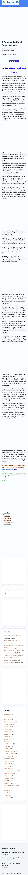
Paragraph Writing (8, 778)
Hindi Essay (7, 749)
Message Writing (8, 768)
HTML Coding (7, 756)
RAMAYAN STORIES (9, 783)
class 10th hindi (8, 724)
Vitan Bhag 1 (7, 790)
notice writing (7, 776)
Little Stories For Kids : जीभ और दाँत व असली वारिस (13, 852)
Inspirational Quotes (9, 758)
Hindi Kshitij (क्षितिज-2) (9, 753)
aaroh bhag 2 (7, 714)
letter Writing (7, 766)
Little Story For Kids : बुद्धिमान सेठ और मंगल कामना (13, 858)
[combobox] (14, 590)
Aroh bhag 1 (7, 719)
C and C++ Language (9, 722)
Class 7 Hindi (7, 736)
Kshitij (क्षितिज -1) (8, 763)
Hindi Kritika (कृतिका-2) (9, 751)
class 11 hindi (7, 727)
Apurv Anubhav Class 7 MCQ (11, 640)
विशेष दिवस (6, 795)
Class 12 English (8, 729)
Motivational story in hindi (8, 50)
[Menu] (25, 3)
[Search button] (6, 593)
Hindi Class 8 (7, 746)
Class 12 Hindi (7, 731)
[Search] (22, 3)
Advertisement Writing (9, 717)
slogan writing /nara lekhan (11, 785)
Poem (5, 780)
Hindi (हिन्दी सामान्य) (8, 744)
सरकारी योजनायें (7, 798)
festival (6, 741)
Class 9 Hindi (7, 739)
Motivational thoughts (9, 773)
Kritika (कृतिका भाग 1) (9, 761)
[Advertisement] (14, 22)
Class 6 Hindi (7, 734)
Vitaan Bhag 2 (7, 788)
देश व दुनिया (6, 793)
